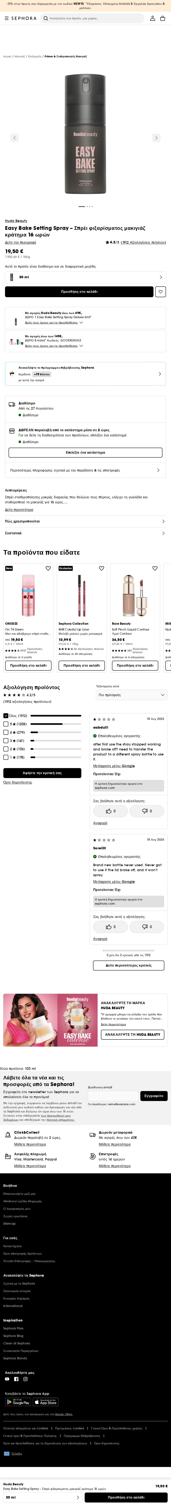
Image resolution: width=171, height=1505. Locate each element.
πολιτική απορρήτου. (61, 1120)
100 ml (30, 1069)
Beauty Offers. (64, 1414)
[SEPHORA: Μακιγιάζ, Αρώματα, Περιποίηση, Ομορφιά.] (24, 18)
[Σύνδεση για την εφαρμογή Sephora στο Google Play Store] (18, 1402)
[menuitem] (153, 18)
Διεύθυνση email (100, 1087)
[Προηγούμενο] (14, 138)
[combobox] (132, 695)
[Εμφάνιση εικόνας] (85, 134)
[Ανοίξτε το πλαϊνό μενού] (6, 18)
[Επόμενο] (156, 138)
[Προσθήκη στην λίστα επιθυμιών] (48, 568)
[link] (42, 773)
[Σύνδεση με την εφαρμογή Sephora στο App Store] (46, 1402)
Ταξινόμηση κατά (107, 686)
